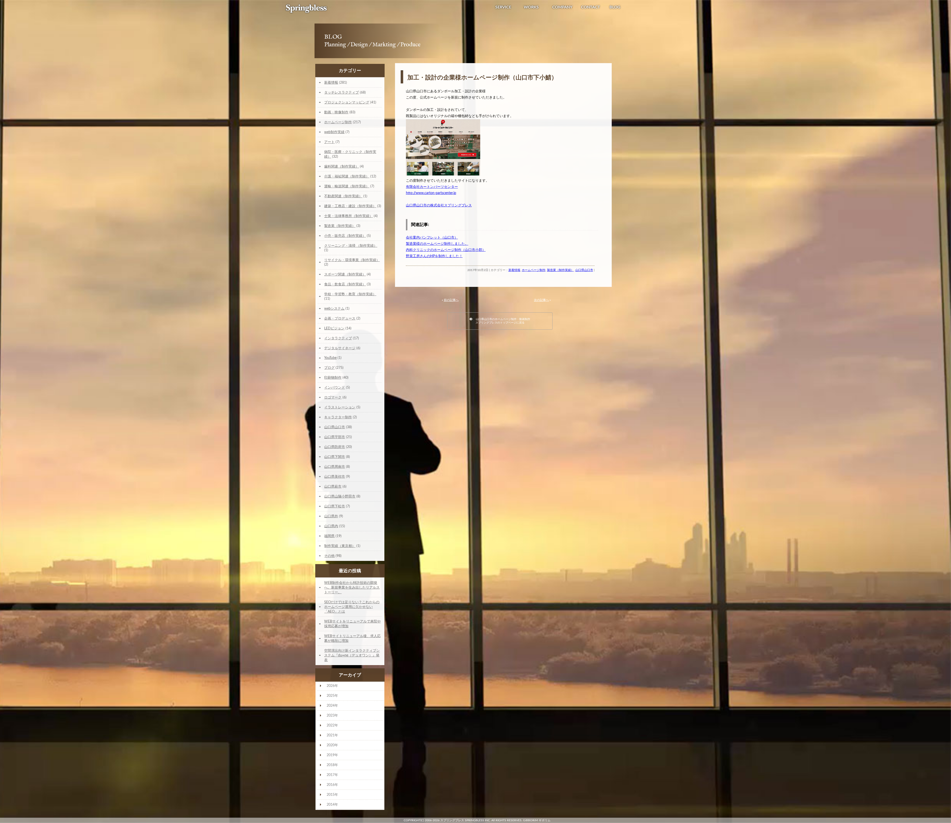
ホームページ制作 (534, 270)
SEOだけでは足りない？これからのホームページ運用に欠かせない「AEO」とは (351, 606)
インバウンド (334, 387)
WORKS (531, 7)
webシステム (334, 308)
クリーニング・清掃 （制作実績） (350, 246)
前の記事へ (451, 300)
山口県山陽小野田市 (339, 496)
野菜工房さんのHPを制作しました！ (434, 256)
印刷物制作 (333, 377)
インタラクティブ (338, 338)
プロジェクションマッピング (346, 102)
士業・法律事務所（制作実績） (348, 216)
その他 (329, 556)
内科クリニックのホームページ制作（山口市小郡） (446, 250)
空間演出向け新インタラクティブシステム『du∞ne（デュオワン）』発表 (352, 655)
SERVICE (503, 7)
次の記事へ (541, 300)
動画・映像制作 (336, 112)
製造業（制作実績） (560, 270)
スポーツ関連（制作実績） (345, 274)
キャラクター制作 (338, 417)
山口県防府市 (334, 447)
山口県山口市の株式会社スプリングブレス (439, 205)
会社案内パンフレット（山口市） (432, 237)
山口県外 (331, 516)
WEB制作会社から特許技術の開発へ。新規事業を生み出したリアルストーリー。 (352, 587)
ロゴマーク (333, 397)
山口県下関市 (334, 457)
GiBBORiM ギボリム (537, 820)
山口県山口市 (584, 270)
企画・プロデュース (339, 318)
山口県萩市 (333, 486)
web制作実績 (334, 132)
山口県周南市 (334, 467)
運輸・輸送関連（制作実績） (346, 186)
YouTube (330, 358)
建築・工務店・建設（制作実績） (350, 206)
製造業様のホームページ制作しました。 (437, 244)
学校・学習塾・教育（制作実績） (350, 294)
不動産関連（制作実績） (343, 196)
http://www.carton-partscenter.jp (431, 193)
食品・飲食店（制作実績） (345, 284)
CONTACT (590, 7)
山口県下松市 (334, 506)
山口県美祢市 (334, 476)
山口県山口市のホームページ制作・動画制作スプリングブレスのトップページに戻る (501, 321)
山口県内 (331, 526)
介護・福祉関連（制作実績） (346, 176)
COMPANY (562, 7)
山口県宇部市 (334, 437)
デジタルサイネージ (339, 348)
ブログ (329, 368)
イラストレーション (339, 407)
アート (329, 142)
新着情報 (514, 270)
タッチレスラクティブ (341, 92)
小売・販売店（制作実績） (345, 236)
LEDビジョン (334, 328)
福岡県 (329, 536)
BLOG (614, 7)
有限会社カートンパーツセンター (432, 187)
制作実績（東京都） (339, 546)
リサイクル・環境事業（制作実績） (352, 260)
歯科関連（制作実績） (341, 166)
